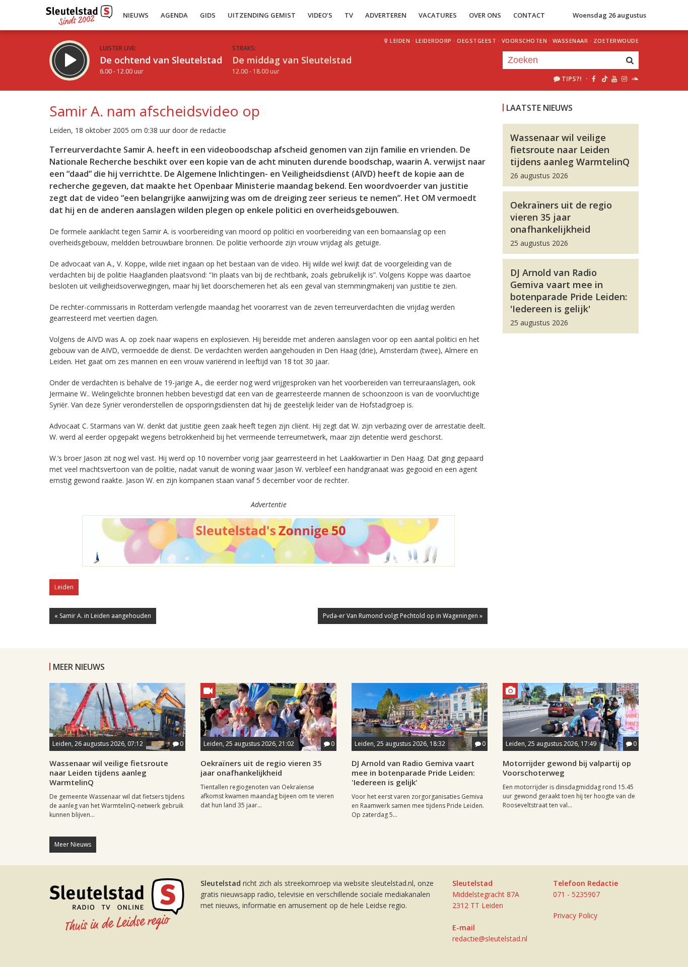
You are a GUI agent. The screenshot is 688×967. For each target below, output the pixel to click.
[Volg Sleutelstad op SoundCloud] (634, 78)
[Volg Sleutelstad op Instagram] (624, 78)
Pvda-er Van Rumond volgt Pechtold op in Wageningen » (403, 615)
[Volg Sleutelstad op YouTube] (613, 78)
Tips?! (572, 78)
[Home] (79, 12)
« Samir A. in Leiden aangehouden (102, 615)
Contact (529, 15)
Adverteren (385, 15)
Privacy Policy (575, 915)
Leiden (400, 40)
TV (349, 15)
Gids (208, 15)
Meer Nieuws (72, 844)
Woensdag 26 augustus (609, 15)
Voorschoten (524, 40)
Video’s (320, 15)
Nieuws (136, 15)
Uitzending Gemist (262, 15)
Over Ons (485, 15)
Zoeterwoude (616, 40)
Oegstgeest (476, 40)
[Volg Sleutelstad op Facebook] (593, 78)
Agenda (174, 15)
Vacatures (438, 15)
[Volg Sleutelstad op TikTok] (603, 78)
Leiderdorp (434, 40)
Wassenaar (570, 40)
